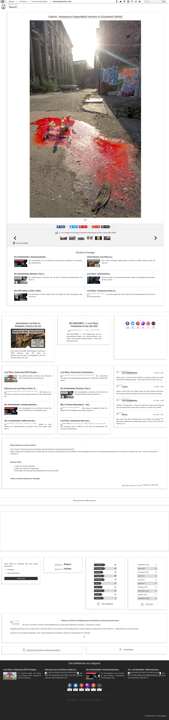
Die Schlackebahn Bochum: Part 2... (29, 274)
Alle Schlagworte (107, 604)
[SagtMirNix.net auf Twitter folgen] (120, 1)
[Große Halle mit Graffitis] (107, 238)
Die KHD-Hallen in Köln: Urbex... (28, 291)
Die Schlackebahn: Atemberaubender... (21, 405)
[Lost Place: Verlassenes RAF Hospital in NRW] (11, 378)
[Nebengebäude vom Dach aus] (81, 238)
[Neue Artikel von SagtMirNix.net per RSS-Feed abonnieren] (139, 1)
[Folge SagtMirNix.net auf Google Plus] (132, 1)
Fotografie (10, 570)
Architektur (98, 580)
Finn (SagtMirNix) (129, 373)
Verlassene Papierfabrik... (39, 1)
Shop (75, 6)
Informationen (62, 6)
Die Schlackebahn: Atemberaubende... (30, 257)
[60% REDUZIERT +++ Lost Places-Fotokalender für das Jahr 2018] (84, 331)
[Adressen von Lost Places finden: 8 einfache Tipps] (21, 392)
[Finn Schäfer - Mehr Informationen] (15, 622)
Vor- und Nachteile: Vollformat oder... (20, 421)
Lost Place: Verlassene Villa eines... (75, 421)
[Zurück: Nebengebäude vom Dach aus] (15, 133)
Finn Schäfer (162, 716)
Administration (128, 649)
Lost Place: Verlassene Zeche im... (101, 291)
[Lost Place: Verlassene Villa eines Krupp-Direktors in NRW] (83, 424)
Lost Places (23, 1)
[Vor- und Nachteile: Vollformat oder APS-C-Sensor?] (20, 424)
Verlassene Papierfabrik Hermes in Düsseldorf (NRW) (90, 16)
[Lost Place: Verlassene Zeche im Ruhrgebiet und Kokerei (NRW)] (96, 294)
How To (97, 587)
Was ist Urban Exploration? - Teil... (75, 405)
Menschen (98, 591)
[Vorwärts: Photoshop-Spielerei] (156, 133)
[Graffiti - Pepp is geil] (72, 238)
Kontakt (48, 6)
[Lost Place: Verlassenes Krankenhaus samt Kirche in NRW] (77, 376)
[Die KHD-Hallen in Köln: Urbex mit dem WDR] (20, 297)
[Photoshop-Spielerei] (98, 238)
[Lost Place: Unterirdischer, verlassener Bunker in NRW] (93, 280)
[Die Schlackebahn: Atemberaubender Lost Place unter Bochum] (20, 263)
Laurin (125, 387)
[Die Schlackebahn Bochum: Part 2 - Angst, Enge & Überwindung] (20, 280)
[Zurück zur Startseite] (2, 1)
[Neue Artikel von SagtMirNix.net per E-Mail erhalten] (135, 1)
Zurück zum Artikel (22, 243)
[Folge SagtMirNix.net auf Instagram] (128, 1)
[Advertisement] (84, 531)
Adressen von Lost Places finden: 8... (20, 388)
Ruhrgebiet (99, 568)
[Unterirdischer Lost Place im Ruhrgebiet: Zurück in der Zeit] (93, 263)
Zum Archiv (149, 604)
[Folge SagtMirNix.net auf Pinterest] (124, 1)
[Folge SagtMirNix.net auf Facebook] (116, 1)
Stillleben (98, 598)
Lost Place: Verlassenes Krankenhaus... (77, 372)
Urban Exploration (13, 573)
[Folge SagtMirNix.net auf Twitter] (132, 323)
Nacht (97, 583)
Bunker (97, 594)
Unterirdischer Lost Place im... (100, 257)
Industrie (98, 572)
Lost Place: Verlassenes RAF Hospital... (20, 670)
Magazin (11, 1)
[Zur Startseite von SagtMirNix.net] (3, 8)
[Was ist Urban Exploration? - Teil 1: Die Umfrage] (70, 408)
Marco (124, 414)
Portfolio (24, 6)
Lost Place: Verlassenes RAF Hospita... (21, 372)
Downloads (36, 6)
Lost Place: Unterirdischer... (99, 274)
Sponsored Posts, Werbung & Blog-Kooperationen (43, 650)
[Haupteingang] (63, 238)
